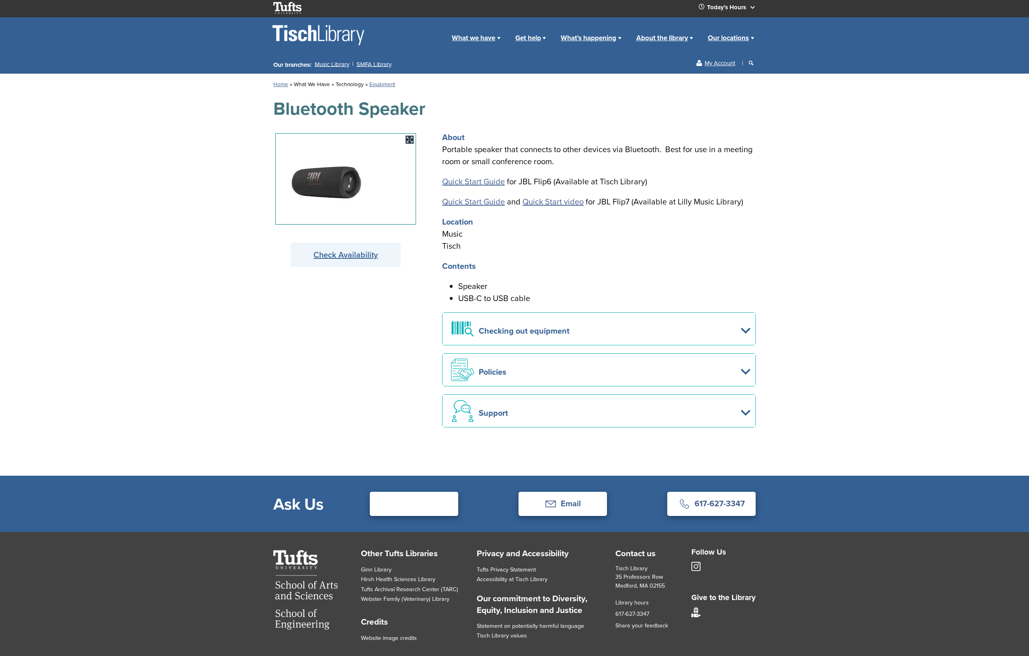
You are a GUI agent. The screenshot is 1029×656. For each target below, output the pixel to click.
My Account (720, 63)
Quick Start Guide (473, 181)
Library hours (632, 602)
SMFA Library (374, 64)
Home (280, 84)
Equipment (382, 84)
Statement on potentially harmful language (530, 625)
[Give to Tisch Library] (696, 615)
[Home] (319, 45)
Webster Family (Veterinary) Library (405, 598)
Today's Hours (727, 7)
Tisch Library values (502, 635)
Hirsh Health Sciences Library (398, 579)
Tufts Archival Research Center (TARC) (409, 589)
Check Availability (346, 254)
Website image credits (389, 637)
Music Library (332, 64)
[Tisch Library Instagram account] (696, 569)
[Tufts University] (305, 627)
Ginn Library (376, 569)
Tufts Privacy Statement (506, 569)
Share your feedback (641, 625)
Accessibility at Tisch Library (512, 579)
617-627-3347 (632, 613)
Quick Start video (553, 201)
